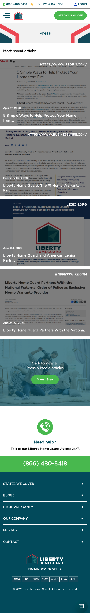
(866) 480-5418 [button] (16, 4)
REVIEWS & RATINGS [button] (49, 4)
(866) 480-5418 (45, 463)
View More (45, 379)
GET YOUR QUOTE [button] (70, 15)
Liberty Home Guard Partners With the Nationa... (45, 330)
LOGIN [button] (82, 4)
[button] (45, 427)
